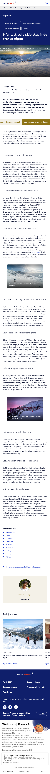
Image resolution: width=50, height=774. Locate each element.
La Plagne (9, 551)
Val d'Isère (9, 548)
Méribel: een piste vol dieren (36, 122)
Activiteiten (8, 692)
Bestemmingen (33, 681)
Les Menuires (10, 532)
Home (5, 8)
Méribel (8, 557)
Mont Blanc (36, 252)
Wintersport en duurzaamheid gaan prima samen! (24, 567)
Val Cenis (9, 545)
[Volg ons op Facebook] (10, 707)
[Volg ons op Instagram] (5, 707)
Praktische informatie (36, 686)
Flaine (8, 535)
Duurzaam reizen (10, 686)
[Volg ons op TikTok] (16, 707)
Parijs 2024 (7, 681)
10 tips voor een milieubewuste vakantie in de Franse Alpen (22, 656)
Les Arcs (9, 554)
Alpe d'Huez (10, 542)
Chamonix (9, 538)
